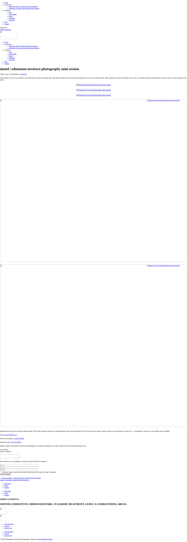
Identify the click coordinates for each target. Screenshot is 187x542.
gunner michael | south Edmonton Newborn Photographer (21, 478)
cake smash (12, 14)
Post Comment (5, 474)
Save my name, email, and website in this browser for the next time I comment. (29, 472)
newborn (12, 20)
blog (5, 22)
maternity (12, 18)
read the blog (8, 524)
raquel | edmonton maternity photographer (14, 480)
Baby (6, 486)
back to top (8, 528)
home (6, 3)
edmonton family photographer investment (23, 6)
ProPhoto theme (47, 539)
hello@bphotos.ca (11, 435)
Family (6, 487)
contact (6, 24)
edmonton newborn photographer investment (24, 8)
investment (8, 5)
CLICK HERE (19, 438)
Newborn (7, 484)
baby (10, 12)
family (11, 16)
